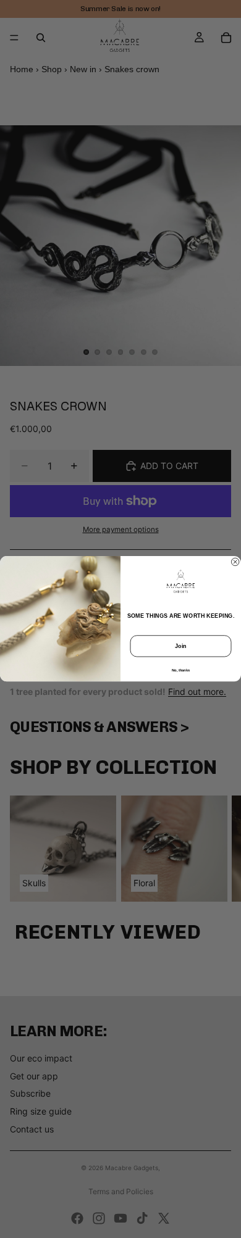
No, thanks (181, 670)
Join (181, 646)
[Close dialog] (235, 561)
